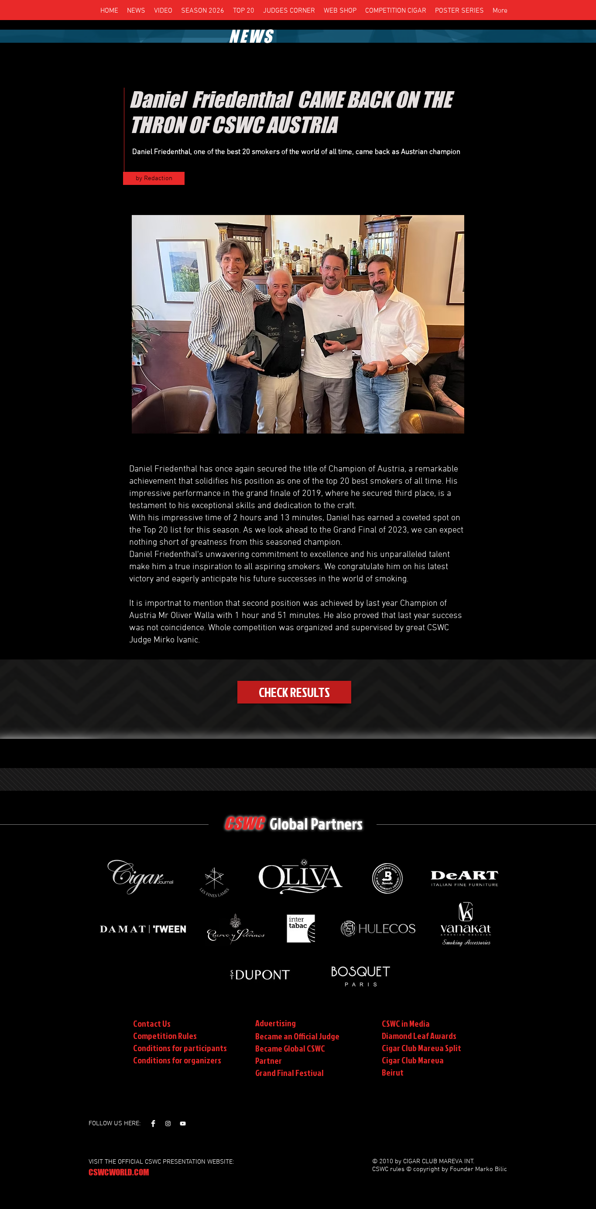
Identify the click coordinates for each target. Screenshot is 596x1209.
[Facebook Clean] (153, 1123)
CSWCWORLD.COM (119, 1172)
